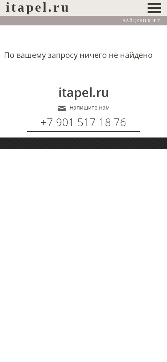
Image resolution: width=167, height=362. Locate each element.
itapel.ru (83, 92)
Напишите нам (90, 107)
